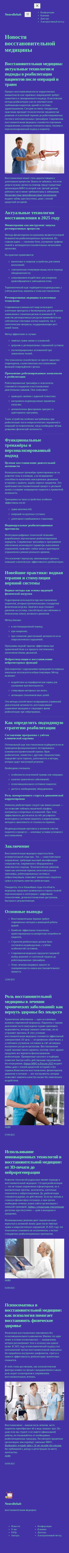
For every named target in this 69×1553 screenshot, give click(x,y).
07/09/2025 (10, 1135)
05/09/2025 (10, 1288)
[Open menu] (28, 14)
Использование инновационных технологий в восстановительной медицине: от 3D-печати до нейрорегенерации (33, 1162)
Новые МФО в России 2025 (38, 1063)
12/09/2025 (10, 979)
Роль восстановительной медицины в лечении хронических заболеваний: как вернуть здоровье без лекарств (34, 1004)
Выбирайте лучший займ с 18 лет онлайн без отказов (33, 1445)
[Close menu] (37, 6)
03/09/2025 (10, 1463)
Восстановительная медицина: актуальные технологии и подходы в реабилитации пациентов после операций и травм (34, 74)
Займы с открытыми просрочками (46, 1206)
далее (8, 1126)
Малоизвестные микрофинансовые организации (30, 195)
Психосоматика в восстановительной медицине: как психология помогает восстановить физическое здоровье (33, 1315)
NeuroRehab (13, 14)
